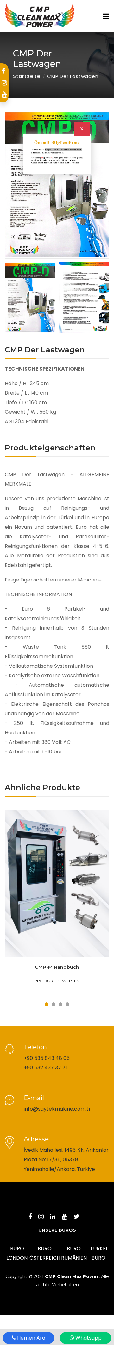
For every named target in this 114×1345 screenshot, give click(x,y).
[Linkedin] (56, 1217)
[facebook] (3, 70)
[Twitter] (79, 1217)
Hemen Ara (30, 1338)
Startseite (26, 76)
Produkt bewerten (57, 980)
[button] (57, 297)
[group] (57, 185)
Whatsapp (88, 1338)
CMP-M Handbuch (57, 967)
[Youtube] (67, 1217)
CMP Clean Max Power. (72, 1276)
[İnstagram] (44, 1217)
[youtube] (4, 94)
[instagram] (4, 82)
